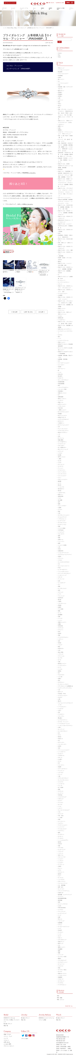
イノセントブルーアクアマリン (65, 725)
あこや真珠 (60, 787)
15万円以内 (60, 530)
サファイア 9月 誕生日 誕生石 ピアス (65, 140)
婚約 (59, 832)
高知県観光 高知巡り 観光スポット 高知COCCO (65, 236)
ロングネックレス (62, 588)
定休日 (59, 633)
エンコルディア (61, 582)
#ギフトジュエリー (62, 415)
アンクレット (61, 864)
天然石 (59, 866)
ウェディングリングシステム (65, 688)
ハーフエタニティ (62, 706)
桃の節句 (60, 376)
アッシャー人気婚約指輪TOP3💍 (8, 271)
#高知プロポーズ (62, 417)
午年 (59, 107)
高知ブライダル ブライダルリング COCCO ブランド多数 (65, 302)
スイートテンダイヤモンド (64, 573)
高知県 (59, 767)
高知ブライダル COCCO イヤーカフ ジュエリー (65, 298)
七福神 (59, 507)
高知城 (59, 605)
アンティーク (61, 579)
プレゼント (60, 753)
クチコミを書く (24, 1038)
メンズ (59, 372)
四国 (59, 537)
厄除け (59, 678)
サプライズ (60, 628)
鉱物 (59, 503)
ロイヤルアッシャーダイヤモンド (65, 332)
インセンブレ (61, 487)
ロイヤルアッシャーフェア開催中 (20, 271)
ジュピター (60, 862)
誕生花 (59, 842)
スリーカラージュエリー (63, 363)
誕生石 (59, 874)
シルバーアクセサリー (63, 387)
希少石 (59, 485)
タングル (60, 658)
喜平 (59, 502)
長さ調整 (60, 500)
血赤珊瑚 (60, 614)
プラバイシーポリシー (9, 1046)
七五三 (59, 710)
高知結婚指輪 (61, 383)
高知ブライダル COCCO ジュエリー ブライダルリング (65, 286)
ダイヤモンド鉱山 (62, 969)
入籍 (59, 776)
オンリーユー (61, 889)
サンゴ (59, 612)
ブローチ (60, 577)
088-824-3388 (60, 2)
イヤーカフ (60, 772)
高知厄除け (60, 391)
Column (60, 53)
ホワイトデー (61, 742)
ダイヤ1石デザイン (62, 441)
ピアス (59, 870)
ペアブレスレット (62, 519)
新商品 (59, 671)
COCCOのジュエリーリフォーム (46, 1018)
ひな (59, 945)
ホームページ (61, 964)
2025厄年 (60, 169)
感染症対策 (60, 496)
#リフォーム (61, 438)
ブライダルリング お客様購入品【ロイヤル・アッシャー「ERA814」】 (20, 290)
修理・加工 (60, 887)
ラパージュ (60, 896)
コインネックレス (62, 473)
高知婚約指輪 (61, 381)
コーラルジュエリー (62, 293)
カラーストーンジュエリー (64, 197)
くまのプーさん (61, 492)
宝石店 (59, 642)
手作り (59, 103)
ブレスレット (61, 872)
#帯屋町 (60, 413)
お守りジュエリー (62, 404)
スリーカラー (61, 365)
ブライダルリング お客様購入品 (65, 686)
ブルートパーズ (61, 857)
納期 (59, 543)
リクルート (71, 8)
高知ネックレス (61, 308)
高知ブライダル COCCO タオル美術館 (65, 230)
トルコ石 (60, 676)
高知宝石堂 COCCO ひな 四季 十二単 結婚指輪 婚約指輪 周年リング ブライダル (65, 154)
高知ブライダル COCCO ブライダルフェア (65, 247)
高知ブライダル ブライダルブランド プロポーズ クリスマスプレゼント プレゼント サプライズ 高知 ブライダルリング (65, 191)
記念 (59, 581)
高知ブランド (61, 941)
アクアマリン (61, 830)
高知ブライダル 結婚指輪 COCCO (65, 271)
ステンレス (60, 592)
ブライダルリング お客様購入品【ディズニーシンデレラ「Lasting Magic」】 (8, 290)
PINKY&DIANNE (62, 907)
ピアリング (60, 451)
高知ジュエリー (61, 342)
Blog (59, 55)
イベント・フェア (8, 1036)
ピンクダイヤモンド (62, 731)
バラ (59, 434)
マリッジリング (61, 911)
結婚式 (59, 607)
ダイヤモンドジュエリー (63, 515)
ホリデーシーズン (62, 524)
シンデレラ (60, 860)
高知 (59, 967)
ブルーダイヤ (61, 534)
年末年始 (60, 795)
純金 (59, 511)
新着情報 (50, 8)
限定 (59, 646)
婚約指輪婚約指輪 (62, 898)
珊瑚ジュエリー (61, 947)
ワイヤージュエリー (62, 825)
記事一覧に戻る (49, 42)
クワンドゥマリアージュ (63, 890)
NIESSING (60, 626)
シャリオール (61, 783)
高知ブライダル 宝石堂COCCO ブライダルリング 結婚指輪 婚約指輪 (65, 165)
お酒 (59, 98)
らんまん (60, 316)
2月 (59, 763)
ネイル (59, 761)
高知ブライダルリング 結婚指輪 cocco (65, 277)
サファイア (60, 813)
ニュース (6, 1038)
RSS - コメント (60, 999)
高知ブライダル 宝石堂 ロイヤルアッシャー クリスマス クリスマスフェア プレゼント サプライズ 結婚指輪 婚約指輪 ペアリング (65, 182)
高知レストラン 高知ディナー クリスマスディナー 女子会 (65, 121)
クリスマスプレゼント (63, 637)
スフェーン (60, 629)
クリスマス (60, 782)
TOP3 (59, 549)
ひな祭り (60, 759)
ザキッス (60, 757)
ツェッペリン (61, 541)
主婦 (59, 661)
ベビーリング (61, 921)
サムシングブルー (62, 505)
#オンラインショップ (63, 449)
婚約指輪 (60, 900)
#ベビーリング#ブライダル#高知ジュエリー (65, 348)
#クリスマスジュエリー (63, 411)
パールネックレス (62, 975)
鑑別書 (59, 481)
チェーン (60, 868)
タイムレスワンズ (62, 517)
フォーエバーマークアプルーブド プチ (65, 703)
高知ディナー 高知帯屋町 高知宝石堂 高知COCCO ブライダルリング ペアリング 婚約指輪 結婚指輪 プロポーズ (65, 174)
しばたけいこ (61, 124)
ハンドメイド (61, 827)
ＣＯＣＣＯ (60, 966)
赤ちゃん (60, 919)
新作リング (60, 943)
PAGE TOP (67, 1006)
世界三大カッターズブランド (65, 329)
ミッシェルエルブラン (63, 840)
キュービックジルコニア (63, 810)
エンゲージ (60, 793)
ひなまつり (60, 378)
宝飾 (59, 616)
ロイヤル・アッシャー (63, 721)
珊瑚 (59, 951)
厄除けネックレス (62, 393)
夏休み (59, 261)
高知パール (60, 402)
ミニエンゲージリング (63, 552)
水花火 (59, 77)
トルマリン (60, 823)
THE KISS (60, 408)
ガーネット (60, 836)
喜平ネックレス (61, 457)
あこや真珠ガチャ (62, 447)
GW (59, 712)
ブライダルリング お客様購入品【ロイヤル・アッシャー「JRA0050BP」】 (44, 273)
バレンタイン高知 (62, 389)
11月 (59, 812)
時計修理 (60, 71)
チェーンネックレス (62, 428)
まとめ (59, 460)
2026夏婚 (60, 75)
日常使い (60, 96)
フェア (59, 928)
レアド (59, 594)
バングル (60, 669)
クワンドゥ (60, 558)
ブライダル (4, 8)
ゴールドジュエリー (62, 695)
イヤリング (60, 851)
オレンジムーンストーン (63, 566)
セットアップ (61, 729)
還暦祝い (60, 130)
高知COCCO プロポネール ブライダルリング (65, 221)
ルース (59, 483)
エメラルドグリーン (62, 720)
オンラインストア (11, 2)
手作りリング (61, 68)
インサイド (60, 400)
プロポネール (61, 755)
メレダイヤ (60, 708)
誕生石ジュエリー (62, 663)
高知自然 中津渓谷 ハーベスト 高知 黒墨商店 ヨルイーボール (65, 160)
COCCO (60, 843)
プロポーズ (60, 979)
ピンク (59, 667)
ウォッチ (34, 8)
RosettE (60, 930)
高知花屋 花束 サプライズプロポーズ (65, 87)
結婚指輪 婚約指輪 (62, 359)
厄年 (59, 641)
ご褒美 (59, 458)
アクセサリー (61, 714)
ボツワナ (60, 971)
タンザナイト (61, 834)
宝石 (59, 748)
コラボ (59, 462)
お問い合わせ (51, 2)
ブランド (60, 284)
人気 (59, 547)
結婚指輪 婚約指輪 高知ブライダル (65, 356)
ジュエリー (13, 8)
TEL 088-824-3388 (60, 1039)
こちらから (32, 173)
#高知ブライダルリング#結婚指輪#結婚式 (65, 345)
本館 (59, 845)
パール (59, 806)
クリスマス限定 (61, 528)
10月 (59, 650)
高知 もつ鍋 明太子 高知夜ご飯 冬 (65, 136)
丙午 (59, 102)
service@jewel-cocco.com (62, 1042)
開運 (59, 611)
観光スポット (61, 90)
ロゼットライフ (61, 881)
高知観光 (60, 94)
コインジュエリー (62, 475)
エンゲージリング (62, 913)
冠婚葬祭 (60, 977)
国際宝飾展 (60, 396)
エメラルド (60, 909)
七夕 (59, 689)
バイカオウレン (61, 319)
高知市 (59, 556)
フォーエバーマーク (62, 883)
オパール (60, 804)
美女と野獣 (60, 652)
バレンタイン (61, 765)
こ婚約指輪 (60, 256)
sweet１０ (60, 738)
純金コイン (60, 494)
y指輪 (59, 624)
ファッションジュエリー (63, 750)
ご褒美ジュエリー (62, 410)
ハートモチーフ (61, 751)
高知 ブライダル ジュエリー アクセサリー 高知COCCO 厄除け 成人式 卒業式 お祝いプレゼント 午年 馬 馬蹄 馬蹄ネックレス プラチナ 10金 (65, 114)
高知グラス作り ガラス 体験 (65, 250)
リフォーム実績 (42, 1020)
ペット (59, 338)
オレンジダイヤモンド (63, 380)
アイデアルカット (62, 984)
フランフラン (61, 716)
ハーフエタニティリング (63, 723)
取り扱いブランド (8, 1023)
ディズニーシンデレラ (63, 684)
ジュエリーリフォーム (24, 8)
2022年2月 (60, 597)
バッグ (59, 934)
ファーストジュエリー (63, 83)
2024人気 (60, 374)
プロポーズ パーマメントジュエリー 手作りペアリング (65, 132)
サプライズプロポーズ (63, 419)
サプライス (60, 791)
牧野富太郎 (60, 318)
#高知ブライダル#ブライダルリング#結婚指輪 (65, 352)
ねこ (59, 81)
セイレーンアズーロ (62, 904)
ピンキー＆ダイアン (62, 569)
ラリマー (60, 800)
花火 (59, 680)
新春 (59, 789)
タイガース (60, 466)
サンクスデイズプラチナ (63, 562)
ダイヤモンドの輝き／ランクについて (11, 1020)
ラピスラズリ (61, 674)
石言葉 (59, 366)
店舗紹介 (42, 8)
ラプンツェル (61, 656)
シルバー (60, 808)
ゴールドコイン (61, 470)
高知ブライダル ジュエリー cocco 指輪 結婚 (65, 264)
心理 (59, 699)
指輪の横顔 (60, 440)
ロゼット (60, 937)
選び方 (59, 701)
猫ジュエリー (61, 79)
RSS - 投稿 (59, 997)
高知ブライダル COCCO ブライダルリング (65, 217)
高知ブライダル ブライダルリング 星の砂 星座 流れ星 (65, 322)
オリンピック (61, 464)
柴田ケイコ (60, 126)
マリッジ (60, 774)
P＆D (59, 567)
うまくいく (60, 100)
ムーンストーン (61, 821)
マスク (59, 498)
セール (59, 659)
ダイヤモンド (61, 981)
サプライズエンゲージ (63, 430)
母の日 (59, 490)
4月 (59, 733)
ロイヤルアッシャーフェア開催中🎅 (32, 271)
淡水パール (60, 855)
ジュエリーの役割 (62, 545)
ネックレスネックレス (63, 780)
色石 (59, 590)
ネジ (59, 584)
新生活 (59, 736)
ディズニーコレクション (63, 926)
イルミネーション (62, 603)
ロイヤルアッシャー (62, 962)
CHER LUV (60, 892)
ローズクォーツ (61, 280)
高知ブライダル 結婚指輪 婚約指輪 (65, 305)
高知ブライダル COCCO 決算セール (65, 239)
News (59, 57)
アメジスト (60, 802)
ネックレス (60, 877)
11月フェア (60, 798)
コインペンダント (62, 472)
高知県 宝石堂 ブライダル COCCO (65, 258)
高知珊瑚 (60, 949)
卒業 (59, 85)
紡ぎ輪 (59, 455)
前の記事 (14, 312)
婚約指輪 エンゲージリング (65, 894)
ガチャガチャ (61, 445)
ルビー (59, 875)
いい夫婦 (60, 817)
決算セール (60, 539)
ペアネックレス (61, 406)
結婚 (59, 917)
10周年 (59, 601)
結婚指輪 (60, 922)
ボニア (59, 936)
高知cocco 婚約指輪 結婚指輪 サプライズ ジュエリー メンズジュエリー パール (65, 201)
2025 (59, 233)
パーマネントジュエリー (63, 70)
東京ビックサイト (62, 398)
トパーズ (60, 618)
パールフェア (61, 532)
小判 (59, 513)
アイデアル (60, 983)
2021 (59, 631)
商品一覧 (6, 1025)
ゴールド (60, 509)
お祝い (59, 727)
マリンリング (61, 596)
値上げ (59, 105)
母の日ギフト (61, 488)
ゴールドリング (61, 443)
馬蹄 (59, 586)
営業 (59, 635)
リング (59, 915)
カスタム (60, 334)
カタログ (60, 697)
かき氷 (59, 905)
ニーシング (60, 954)
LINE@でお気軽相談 (60, 8)
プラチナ (60, 560)
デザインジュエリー (62, 479)
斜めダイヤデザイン (62, 432)
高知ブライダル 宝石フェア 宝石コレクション (65, 313)
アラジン (60, 924)
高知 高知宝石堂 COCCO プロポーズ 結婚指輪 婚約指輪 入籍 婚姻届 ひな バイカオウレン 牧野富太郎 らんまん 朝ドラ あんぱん (65, 146)
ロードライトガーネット (63, 282)
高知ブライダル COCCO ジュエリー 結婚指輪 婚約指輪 (65, 268)
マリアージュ (61, 310)
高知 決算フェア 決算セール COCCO (65, 243)
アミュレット (61, 770)
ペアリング (60, 654)
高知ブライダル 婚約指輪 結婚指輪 (65, 326)
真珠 (59, 902)
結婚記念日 (60, 550)
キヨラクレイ (61, 682)
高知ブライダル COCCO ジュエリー (65, 253)
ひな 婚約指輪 (61, 885)
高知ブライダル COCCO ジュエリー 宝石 (65, 290)
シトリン (60, 620)
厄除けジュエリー (62, 622)
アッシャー (60, 468)
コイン (59, 477)
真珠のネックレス (62, 973)
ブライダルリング (62, 939)
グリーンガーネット (62, 768)
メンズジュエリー (62, 665)
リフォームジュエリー (63, 73)
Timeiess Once (62, 693)
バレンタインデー (62, 744)
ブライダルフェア (62, 960)
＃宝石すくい (61, 423)
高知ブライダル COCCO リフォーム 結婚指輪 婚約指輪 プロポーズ (65, 212)
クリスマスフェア (62, 797)
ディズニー (60, 932)
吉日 (59, 436)
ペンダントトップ (62, 575)
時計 (59, 385)
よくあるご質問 (7, 1044)
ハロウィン (60, 639)
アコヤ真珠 (60, 609)
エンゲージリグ (61, 520)
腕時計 (59, 958)
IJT (58, 395)
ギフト (59, 735)
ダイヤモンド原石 (62, 956)
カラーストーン (61, 368)
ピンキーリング (61, 849)
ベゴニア (60, 644)
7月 (59, 564)
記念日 (59, 746)
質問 (59, 535)
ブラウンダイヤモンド (63, 778)
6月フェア (60, 691)
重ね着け (60, 718)
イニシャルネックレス (63, 571)
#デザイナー (61, 421)
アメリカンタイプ (62, 829)
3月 (59, 740)
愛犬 (59, 336)
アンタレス (60, 838)
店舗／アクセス (7, 1034)
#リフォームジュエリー (63, 425)
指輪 (59, 952)
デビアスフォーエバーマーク (65, 554)
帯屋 (59, 526)
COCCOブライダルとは (9, 1018)
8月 (59, 673)
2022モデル (61, 648)
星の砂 (59, 599)
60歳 (59, 128)
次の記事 (41, 312)
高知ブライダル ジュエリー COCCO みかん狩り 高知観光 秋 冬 (65, 225)
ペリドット (60, 853)
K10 (59, 361)
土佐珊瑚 (60, 295)
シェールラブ (61, 879)
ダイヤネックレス (62, 522)
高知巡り (60, 92)
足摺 (59, 819)
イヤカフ (60, 453)
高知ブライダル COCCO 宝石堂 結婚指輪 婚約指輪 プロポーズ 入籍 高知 (65, 207)
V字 (59, 426)
